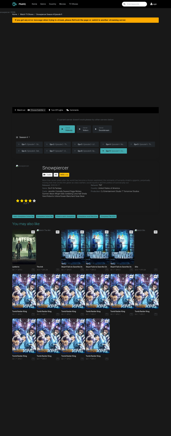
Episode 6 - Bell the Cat (32, 151)
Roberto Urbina (53, 196)
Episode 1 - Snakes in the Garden (32, 144)
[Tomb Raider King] (24, 291)
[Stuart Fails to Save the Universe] (73, 246)
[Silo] (147, 246)
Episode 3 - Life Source (88, 144)
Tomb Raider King (19, 311)
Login (154, 4)
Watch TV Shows (27, 14)
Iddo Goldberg (67, 194)
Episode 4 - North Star (116, 144)
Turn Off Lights (57, 110)
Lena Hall (77, 194)
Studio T (119, 191)
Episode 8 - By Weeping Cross (88, 151)
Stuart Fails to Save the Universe (74, 267)
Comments (74, 110)
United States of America (109, 188)
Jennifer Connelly (55, 191)
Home (34, 4)
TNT (100, 185)
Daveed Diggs (69, 191)
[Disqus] (85, 394)
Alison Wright (54, 194)
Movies (62, 4)
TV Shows (73, 4)
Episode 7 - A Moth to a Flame (60, 151)
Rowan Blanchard (67, 196)
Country (52, 4)
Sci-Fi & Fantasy (54, 188)
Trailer (48, 175)
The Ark (40, 267)
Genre (43, 4)
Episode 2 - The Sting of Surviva (60, 144)
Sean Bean (79, 196)
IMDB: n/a (64, 175)
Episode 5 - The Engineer (144, 144)
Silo (136, 267)
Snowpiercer (55, 168)
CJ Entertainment (108, 191)
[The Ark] (49, 246)
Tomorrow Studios (131, 191)
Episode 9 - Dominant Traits (116, 151)
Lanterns (15, 267)
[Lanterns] (24, 246)
